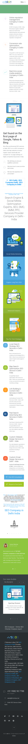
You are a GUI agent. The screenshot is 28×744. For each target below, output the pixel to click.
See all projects (8, 582)
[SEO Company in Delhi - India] (6, 2)
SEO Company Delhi (7, 504)
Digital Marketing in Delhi (17, 507)
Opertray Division (14, 603)
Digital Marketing (9, 193)
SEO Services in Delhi (19, 505)
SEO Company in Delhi (17, 504)
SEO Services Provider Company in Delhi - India (16, 194)
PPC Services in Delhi (15, 500)
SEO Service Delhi (10, 505)
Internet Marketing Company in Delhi (13, 506)
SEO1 (4, 495)
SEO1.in (8, 733)
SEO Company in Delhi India (14, 512)
